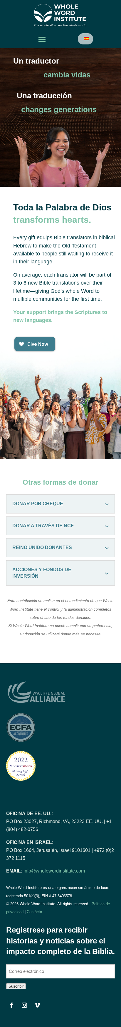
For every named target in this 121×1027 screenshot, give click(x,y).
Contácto (34, 912)
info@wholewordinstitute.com (54, 870)
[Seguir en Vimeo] (37, 1005)
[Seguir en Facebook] (11, 1005)
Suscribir (16, 986)
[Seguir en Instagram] (24, 1005)
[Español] (86, 38)
